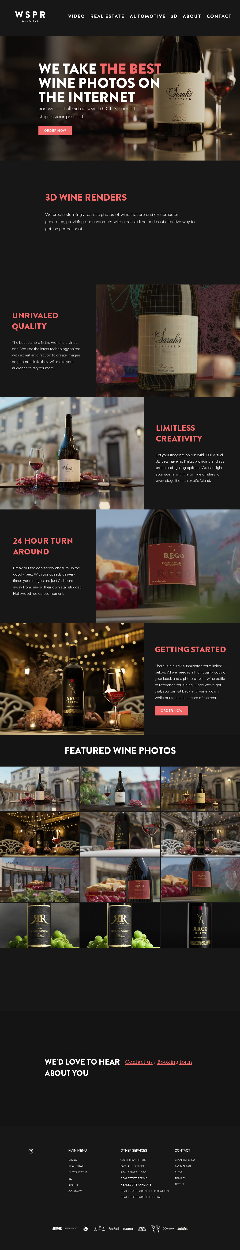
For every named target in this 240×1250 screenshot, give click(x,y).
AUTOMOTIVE (77, 1172)
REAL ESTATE (76, 1166)
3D (70, 1178)
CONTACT (75, 1191)
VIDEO (72, 1159)
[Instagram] (31, 1151)
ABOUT (73, 1185)
